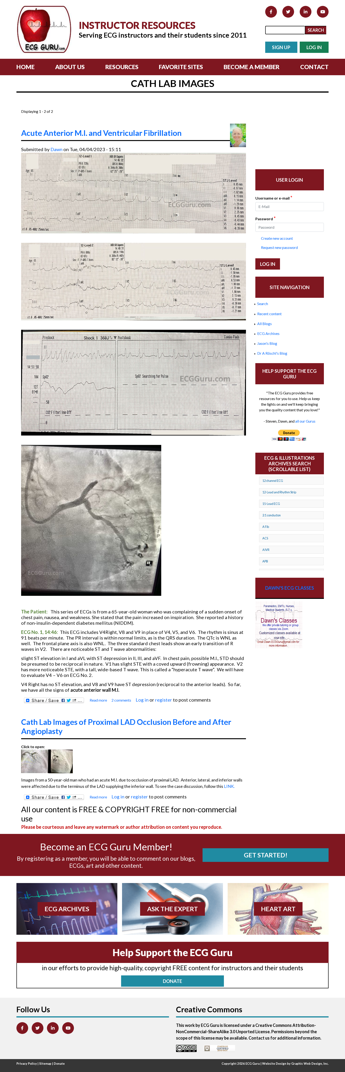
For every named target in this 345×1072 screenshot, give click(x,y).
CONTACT (314, 66)
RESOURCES (121, 66)
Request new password (279, 247)
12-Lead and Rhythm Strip (279, 492)
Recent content (269, 313)
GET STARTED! (266, 855)
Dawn (56, 149)
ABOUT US (70, 66)
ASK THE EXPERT (172, 909)
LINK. (229, 786)
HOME (25, 66)
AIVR (265, 550)
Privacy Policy (26, 1063)
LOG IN (314, 47)
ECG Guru (252, 1063)
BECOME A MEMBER (252, 66)
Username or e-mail (273, 197)
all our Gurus (305, 421)
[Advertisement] (106, 105)
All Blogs (264, 323)
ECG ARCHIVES (67, 909)
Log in (142, 700)
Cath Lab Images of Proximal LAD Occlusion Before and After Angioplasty (126, 726)
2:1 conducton (271, 515)
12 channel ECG (272, 481)
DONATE (172, 981)
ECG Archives (268, 333)
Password (265, 218)
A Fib (265, 527)
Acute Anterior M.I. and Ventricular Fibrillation (101, 132)
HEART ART (278, 909)
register (163, 700)
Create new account (277, 238)
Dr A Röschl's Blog (272, 353)
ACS (265, 538)
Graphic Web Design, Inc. (310, 1063)
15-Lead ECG (271, 504)
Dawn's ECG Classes (289, 588)
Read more (98, 700)
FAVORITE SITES (181, 66)
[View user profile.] (238, 135)
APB (265, 561)
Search (262, 303)
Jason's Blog (267, 343)
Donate (59, 1063)
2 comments (121, 700)
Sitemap (45, 1063)
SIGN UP (281, 47)
